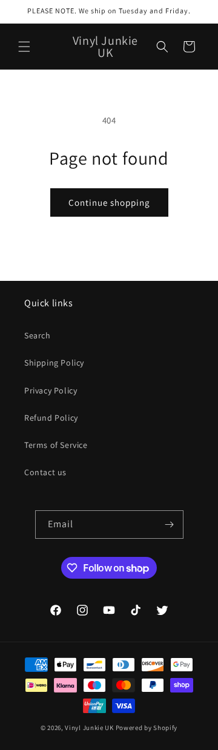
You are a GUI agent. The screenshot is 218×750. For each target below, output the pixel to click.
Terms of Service (56, 444)
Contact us (45, 472)
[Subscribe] (169, 524)
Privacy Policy (50, 390)
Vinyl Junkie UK (89, 727)
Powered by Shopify (147, 727)
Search (37, 335)
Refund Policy (51, 417)
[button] (24, 46)
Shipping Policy (54, 362)
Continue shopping (109, 202)
